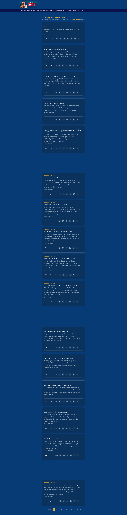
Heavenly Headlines (60, 10)
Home (21, 10)
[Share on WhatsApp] (68, 39)
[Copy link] (78, 39)
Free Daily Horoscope (29, 10)
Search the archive (78, 19)
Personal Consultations (78, 10)
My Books (39, 10)
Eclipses (52, 10)
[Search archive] (85, 10)
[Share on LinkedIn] (71, 38)
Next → (72, 509)
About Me (45, 10)
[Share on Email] (75, 38)
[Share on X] (64, 38)
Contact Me (68, 10)
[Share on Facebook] (60, 38)
